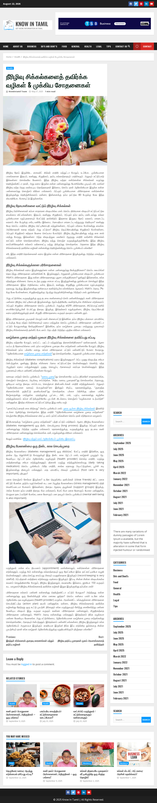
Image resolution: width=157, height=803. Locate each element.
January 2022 (120, 479)
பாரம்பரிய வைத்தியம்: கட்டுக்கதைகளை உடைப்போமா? (55, 695)
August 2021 (120, 497)
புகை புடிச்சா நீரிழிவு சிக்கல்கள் (79, 408)
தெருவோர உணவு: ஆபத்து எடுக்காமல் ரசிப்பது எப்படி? (23, 754)
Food (64, 46)
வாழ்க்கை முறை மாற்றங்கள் (38, 353)
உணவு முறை (48, 376)
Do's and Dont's (120, 576)
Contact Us (121, 46)
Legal (99, 46)
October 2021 (120, 491)
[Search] (129, 46)
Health (88, 46)
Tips (108, 46)
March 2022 (119, 473)
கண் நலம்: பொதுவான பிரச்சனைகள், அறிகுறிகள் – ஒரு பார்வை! (21, 695)
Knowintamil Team (17, 91)
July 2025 (118, 449)
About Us (18, 46)
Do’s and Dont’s (49, 46)
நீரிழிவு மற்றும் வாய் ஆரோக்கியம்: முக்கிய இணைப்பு (49, 439)
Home (5, 46)
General (75, 46)
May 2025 (118, 461)
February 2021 (120, 515)
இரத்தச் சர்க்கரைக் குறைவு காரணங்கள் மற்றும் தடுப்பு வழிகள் (30, 640)
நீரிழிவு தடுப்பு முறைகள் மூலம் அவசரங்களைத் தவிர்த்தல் (81, 640)
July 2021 (118, 503)
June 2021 (118, 509)
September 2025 (122, 443)
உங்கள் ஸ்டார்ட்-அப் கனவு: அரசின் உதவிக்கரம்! (134, 754)
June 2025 (118, 455)
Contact (147, 46)
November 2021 (121, 485)
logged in (26, 664)
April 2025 (118, 467)
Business (31, 46)
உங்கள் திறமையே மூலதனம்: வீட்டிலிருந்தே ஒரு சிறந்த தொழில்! (97, 754)
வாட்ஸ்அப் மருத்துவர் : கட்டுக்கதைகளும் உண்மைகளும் (88, 695)
